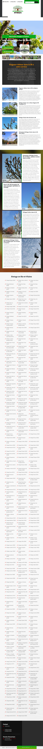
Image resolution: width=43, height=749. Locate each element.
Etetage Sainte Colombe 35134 (11, 414)
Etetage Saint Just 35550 (21, 384)
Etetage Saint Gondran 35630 (22, 396)
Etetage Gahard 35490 (22, 578)
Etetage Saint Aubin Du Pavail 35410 (34, 423)
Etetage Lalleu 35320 (22, 555)
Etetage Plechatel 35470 (33, 462)
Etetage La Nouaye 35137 (34, 483)
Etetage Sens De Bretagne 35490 (33, 332)
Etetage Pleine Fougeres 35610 (21, 462)
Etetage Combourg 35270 (34, 617)
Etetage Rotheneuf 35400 (10, 285)
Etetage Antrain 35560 (22, 712)
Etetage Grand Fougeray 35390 (33, 571)
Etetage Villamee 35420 (35, 295)
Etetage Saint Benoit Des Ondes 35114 (22, 423)
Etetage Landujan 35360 (21, 552)
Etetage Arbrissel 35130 (11, 712)
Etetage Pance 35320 (34, 472)
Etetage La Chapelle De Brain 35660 (22, 643)
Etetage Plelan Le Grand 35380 (11, 462)
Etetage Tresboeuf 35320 (9, 313)
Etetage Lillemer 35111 (10, 541)
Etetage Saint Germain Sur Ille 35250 (10, 399)
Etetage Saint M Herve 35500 (22, 366)
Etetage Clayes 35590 (10, 624)
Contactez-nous (8, 47)
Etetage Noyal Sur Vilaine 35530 (21, 479)
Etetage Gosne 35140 (34, 574)
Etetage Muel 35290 (22, 485)
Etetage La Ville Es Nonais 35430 (22, 296)
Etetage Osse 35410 (22, 474)
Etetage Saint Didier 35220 (22, 411)
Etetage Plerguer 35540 (34, 457)
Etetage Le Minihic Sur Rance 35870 (34, 507)
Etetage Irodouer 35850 (11, 562)
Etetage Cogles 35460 (22, 620)
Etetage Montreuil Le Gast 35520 (10, 496)
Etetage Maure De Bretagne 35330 (9, 523)
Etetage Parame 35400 (22, 472)
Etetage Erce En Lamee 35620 (34, 592)
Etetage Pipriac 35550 (22, 464)
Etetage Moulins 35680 (22, 489)
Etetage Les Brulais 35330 (22, 664)
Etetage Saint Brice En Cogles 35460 (34, 419)
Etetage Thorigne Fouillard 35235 (9, 324)
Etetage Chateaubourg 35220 (10, 640)
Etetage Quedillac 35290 (33, 448)
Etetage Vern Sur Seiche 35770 (23, 303)
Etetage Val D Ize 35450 (23, 306)
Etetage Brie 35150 (10, 671)
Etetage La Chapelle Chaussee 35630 (22, 651)
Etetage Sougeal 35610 (34, 327)
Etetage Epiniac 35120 (10, 595)
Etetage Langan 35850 (10, 551)
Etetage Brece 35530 (34, 671)
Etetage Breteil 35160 (22, 671)
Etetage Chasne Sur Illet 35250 (23, 640)
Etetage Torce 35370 (34, 316)
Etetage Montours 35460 (33, 496)
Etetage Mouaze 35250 (34, 489)
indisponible (6, 1)
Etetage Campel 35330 (34, 661)
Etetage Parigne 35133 (34, 468)
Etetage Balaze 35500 (34, 697)
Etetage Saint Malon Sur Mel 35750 (34, 377)
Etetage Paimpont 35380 (9, 475)
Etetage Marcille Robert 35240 (11, 527)
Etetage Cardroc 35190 (10, 661)
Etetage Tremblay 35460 (33, 313)
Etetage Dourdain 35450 (21, 598)
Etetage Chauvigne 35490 (10, 632)
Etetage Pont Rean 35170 (22, 285)
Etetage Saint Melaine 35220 (10, 369)
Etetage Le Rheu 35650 (22, 441)
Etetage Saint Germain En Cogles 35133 (22, 399)
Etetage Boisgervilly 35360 (34, 685)
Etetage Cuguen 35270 (22, 609)
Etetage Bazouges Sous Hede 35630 (11, 694)
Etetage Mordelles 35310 (9, 492)
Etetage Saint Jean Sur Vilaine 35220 (10, 388)
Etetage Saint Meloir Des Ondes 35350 (34, 366)
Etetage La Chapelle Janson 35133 (10, 647)
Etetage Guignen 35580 (35, 568)
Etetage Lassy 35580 (22, 545)
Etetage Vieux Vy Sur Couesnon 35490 (22, 300)
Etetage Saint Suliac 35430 (34, 347)
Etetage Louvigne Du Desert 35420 (10, 531)
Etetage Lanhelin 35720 (11, 547)
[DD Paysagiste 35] (18, 9)
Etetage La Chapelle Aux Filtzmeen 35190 (10, 655)
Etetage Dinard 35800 (10, 609)
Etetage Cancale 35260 (22, 661)
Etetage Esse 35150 (10, 591)
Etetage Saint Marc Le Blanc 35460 (10, 377)
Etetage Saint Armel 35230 (10, 431)
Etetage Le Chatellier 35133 (10, 636)
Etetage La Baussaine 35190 (22, 697)
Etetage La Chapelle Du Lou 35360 (34, 647)
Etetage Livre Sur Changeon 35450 (33, 538)
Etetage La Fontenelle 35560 (22, 586)
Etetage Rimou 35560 (34, 437)
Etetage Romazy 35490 (34, 434)
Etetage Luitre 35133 (34, 526)
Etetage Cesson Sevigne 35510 (35, 658)
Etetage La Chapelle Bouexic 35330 (34, 651)
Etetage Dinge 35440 (34, 605)
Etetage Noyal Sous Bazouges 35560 (22, 483)
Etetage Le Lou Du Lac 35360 (22, 534)
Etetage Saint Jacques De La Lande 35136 (34, 388)
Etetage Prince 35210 (10, 451)
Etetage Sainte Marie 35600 (22, 373)
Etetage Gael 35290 (10, 582)
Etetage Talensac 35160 (9, 328)
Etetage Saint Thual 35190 (22, 343)
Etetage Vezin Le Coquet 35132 (9, 303)
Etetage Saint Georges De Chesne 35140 (34, 403)
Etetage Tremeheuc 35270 (22, 313)
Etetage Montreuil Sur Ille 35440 (22, 492)
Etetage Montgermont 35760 (22, 500)
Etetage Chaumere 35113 (22, 632)
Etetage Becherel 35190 (11, 691)
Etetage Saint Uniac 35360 (34, 339)
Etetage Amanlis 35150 (11, 715)
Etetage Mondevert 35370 (10, 507)
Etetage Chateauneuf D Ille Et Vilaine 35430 (22, 636)
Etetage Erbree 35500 (22, 595)
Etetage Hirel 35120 (10, 564)
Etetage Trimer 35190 (10, 308)
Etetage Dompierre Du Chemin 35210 (34, 598)
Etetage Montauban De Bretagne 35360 (22, 507)
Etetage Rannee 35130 (10, 447)
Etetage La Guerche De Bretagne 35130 (22, 571)
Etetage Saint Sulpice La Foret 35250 (22, 347)
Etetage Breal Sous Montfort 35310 (22, 674)
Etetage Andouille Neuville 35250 (33, 712)
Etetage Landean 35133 (35, 551)
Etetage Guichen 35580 (11, 570)
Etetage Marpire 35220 (34, 522)
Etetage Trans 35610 (22, 316)
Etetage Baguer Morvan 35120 (35, 705)
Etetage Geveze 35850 (10, 578)
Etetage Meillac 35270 (34, 518)
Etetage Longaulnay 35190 (10, 538)
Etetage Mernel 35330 (34, 514)
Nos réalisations (8, 51)
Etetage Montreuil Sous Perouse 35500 (34, 492)
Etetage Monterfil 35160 (9, 504)
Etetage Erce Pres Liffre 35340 (22, 592)
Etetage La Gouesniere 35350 (22, 575)
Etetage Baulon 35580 (10, 697)
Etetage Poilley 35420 (34, 451)
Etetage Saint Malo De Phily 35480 (22, 381)
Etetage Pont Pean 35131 (34, 288)
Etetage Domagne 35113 (33, 602)
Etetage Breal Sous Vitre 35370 (11, 674)
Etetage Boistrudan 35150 (22, 685)
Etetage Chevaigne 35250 (34, 625)
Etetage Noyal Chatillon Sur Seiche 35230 (35, 479)
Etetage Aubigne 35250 (22, 708)
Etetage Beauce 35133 (34, 691)
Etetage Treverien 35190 (21, 309)
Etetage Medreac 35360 (11, 520)
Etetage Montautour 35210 (22, 504)
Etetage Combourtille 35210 (22, 617)
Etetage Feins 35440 (22, 589)
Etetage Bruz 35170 (10, 663)
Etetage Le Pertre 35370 (11, 468)
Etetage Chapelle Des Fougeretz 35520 (10, 651)
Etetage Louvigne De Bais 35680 (22, 531)
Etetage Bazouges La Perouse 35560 (22, 694)
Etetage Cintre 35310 (22, 624)
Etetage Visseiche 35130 (9, 296)
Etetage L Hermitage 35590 (22, 565)
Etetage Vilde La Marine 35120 (23, 281)
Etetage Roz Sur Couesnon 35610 (9, 434)
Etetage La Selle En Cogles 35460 (34, 336)
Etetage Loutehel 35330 (35, 530)
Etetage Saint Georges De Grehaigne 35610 (22, 403)
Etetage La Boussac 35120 (22, 678)
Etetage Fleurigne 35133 (33, 586)
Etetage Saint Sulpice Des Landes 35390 (10, 347)
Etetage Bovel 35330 (10, 677)
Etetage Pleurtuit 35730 (23, 453)
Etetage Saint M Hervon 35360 (11, 366)
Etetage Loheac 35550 (22, 537)
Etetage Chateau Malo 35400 (22, 288)
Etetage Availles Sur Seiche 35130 (10, 709)
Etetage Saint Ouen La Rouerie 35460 (22, 362)
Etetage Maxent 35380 (34, 520)
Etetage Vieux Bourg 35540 (34, 281)
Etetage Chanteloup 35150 (34, 655)
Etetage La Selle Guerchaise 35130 (10, 336)
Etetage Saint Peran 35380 (34, 358)
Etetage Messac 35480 (22, 514)
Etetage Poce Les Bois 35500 (10, 454)
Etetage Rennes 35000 (10, 445)
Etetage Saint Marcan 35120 (22, 377)
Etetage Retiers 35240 (34, 441)
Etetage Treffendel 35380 (9, 317)
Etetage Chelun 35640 (22, 627)
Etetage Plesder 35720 (22, 457)
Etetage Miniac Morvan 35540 (22, 511)
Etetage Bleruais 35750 (11, 688)
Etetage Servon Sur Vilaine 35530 (22, 332)
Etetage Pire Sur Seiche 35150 (10, 465)
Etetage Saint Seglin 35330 (22, 351)
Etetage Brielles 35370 (34, 667)
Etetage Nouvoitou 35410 (10, 483)
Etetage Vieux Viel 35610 (33, 300)
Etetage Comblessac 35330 (10, 621)
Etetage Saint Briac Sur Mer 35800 (10, 423)
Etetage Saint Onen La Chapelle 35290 (34, 362)
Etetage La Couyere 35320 (22, 613)
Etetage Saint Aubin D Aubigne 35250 (34, 427)
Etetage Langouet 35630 (21, 548)
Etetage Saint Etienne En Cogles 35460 (22, 407)
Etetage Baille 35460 (10, 704)
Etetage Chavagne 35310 (33, 628)
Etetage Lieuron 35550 (10, 545)
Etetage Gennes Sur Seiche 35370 (34, 579)
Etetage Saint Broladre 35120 (10, 419)
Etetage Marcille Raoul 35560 (22, 527)
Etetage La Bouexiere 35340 (22, 682)
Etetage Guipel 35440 (22, 568)
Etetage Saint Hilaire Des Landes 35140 (10, 392)
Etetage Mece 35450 (22, 520)
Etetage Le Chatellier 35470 (10, 288)
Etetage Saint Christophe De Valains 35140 (22, 415)
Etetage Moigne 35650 (10, 280)
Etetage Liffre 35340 (22, 541)
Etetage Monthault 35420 (10, 500)
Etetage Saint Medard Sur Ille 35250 (34, 369)
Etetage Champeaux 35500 (22, 658)
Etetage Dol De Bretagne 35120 (21, 606)
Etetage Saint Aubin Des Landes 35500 (23, 427)
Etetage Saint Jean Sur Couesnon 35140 (22, 388)
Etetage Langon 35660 (34, 547)
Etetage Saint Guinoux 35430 (22, 392)
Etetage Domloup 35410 (9, 602)
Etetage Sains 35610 (34, 430)
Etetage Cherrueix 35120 (9, 628)
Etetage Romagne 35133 (21, 438)
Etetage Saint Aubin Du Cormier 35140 (10, 427)
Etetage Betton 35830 (34, 688)
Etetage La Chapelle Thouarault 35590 (10, 643)
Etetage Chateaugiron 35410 (34, 636)
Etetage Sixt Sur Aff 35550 (10, 332)
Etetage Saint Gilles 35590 (34, 396)
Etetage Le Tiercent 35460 (22, 321)
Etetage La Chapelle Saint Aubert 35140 (34, 643)
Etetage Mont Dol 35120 (33, 504)
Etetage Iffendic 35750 (34, 562)
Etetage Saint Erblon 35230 (34, 407)
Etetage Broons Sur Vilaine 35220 (22, 668)
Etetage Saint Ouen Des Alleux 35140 (11, 362)
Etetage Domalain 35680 (9, 606)
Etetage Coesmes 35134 (33, 621)
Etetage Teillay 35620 (34, 323)
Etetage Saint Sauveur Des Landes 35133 (22, 354)
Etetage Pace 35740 (34, 474)
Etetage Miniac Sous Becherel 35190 (10, 511)
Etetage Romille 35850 (10, 437)
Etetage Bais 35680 (10, 700)
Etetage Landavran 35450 (10, 555)
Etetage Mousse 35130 (10, 489)
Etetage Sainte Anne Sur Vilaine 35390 (23, 431)
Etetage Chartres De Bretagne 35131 (34, 640)
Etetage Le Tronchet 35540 (10, 292)
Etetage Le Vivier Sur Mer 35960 (22, 292)
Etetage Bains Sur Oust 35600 (22, 701)
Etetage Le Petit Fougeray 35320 (33, 465)
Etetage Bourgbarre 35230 (10, 682)
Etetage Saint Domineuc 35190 (11, 411)
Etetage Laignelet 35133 (21, 559)
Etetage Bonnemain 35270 (10, 685)
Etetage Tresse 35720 (34, 308)
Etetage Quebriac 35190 (21, 448)
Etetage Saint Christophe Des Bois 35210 (34, 415)
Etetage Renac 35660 (22, 445)
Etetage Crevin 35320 (10, 612)
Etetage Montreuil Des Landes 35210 (22, 496)
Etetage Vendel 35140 (34, 306)
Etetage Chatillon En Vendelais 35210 (34, 632)
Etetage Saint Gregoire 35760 (34, 392)
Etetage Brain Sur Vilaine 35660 (33, 674)
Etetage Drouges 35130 (11, 597)
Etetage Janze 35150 (34, 558)
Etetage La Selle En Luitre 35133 (22, 336)
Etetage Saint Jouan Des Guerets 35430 (34, 384)
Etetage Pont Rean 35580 (34, 285)
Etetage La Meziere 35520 (10, 515)
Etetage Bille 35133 (22, 688)
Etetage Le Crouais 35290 (34, 610)
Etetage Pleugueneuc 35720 (10, 458)
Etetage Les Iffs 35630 (22, 562)
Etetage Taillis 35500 (22, 327)
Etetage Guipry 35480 (10, 568)
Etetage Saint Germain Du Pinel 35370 (34, 399)
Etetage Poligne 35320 (22, 451)
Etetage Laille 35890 (34, 555)
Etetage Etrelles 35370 (34, 589)
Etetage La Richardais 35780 (10, 442)
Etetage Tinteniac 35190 (9, 321)
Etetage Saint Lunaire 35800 (34, 381)
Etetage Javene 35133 (10, 558)
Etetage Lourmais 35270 (9, 534)
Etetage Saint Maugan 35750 (10, 373)
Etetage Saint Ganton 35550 (10, 407)
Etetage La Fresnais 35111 (22, 583)
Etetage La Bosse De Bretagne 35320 (34, 682)
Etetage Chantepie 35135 (21, 655)
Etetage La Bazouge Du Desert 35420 (34, 694)
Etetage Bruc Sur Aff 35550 (10, 668)
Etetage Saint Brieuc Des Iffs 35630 (22, 419)
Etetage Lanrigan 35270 (35, 545)
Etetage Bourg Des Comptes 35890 (34, 678)
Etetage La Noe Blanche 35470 (11, 486)
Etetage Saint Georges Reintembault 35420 (10, 403)
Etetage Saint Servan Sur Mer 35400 (10, 351)
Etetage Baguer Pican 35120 (22, 705)
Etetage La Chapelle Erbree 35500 (22, 647)
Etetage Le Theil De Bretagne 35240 (22, 324)
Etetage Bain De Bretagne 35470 (33, 701)
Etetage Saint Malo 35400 (10, 381)
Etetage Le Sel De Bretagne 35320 (9, 339)
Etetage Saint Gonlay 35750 (10, 396)
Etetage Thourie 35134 (34, 320)
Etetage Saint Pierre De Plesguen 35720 (34, 354)
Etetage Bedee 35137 (22, 691)
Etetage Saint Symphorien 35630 (34, 343)
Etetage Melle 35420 (22, 518)
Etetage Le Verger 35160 (33, 303)
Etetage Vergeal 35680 (10, 306)
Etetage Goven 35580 (10, 574)
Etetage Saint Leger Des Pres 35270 (11, 384)
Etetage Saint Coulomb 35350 (34, 411)
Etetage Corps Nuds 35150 (10, 617)
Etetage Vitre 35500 (34, 291)
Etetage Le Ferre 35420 (10, 589)
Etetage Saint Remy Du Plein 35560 (10, 354)
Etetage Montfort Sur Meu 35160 (34, 500)
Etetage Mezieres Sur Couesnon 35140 (34, 511)
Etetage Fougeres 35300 (33, 583)
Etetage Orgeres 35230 (10, 478)
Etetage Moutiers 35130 (35, 485)
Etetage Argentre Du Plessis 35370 (34, 709)
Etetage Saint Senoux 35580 (34, 351)
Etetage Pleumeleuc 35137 (34, 454)
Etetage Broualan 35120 (33, 664)
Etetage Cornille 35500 (34, 612)
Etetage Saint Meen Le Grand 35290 (22, 369)
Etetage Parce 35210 (10, 472)
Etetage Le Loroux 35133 (33, 534)
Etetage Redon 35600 (34, 445)
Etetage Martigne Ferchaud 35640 (21, 523)
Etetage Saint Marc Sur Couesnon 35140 (34, 373)
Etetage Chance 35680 (10, 657)
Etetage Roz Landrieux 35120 (22, 434)
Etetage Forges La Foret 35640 (11, 586)
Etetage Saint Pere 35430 (21, 358)
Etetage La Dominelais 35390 (22, 602)
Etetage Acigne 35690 (22, 715)
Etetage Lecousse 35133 (33, 542)
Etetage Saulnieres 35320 (22, 339)
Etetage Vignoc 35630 (10, 299)
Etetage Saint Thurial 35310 (10, 343)
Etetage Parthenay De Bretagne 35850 (22, 469)
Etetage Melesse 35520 (11, 518)
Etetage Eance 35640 (34, 595)
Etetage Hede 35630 (34, 564)
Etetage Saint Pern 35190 (10, 358)
